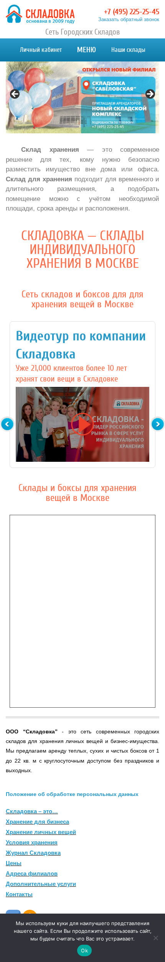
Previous (15, 94)
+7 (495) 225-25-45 (131, 11)
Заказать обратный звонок (128, 19)
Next (149, 94)
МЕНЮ (86, 49)
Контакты (19, 894)
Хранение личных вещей (41, 832)
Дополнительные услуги (41, 884)
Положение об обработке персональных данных (72, 794)
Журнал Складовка (33, 852)
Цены (13, 863)
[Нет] (155, 938)
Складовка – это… (32, 811)
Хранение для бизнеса (37, 821)
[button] (82, 424)
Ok (84, 950)
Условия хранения (32, 842)
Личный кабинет (41, 49)
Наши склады (128, 49)
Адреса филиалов (32, 873)
